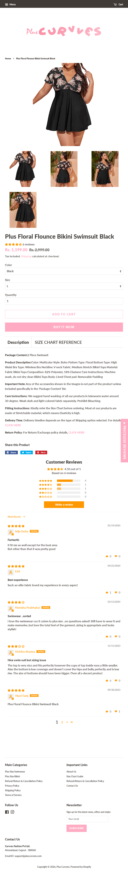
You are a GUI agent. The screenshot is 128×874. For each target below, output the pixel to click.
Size (7, 280)
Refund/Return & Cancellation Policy (23, 781)
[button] (13, 244)
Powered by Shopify (80, 866)
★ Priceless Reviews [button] (124, 441)
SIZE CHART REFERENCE (58, 342)
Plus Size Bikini (12, 776)
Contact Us (72, 785)
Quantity (10, 295)
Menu (12, 4)
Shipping (26, 256)
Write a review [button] (64, 504)
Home (8, 58)
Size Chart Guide (74, 776)
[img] (16, 526)
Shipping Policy (12, 790)
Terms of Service (13, 795)
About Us (71, 771)
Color (8, 265)
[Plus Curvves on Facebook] (7, 812)
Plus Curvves (63, 866)
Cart (120, 4)
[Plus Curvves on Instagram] (12, 812)
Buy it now (64, 327)
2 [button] (62, 722)
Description (18, 342)
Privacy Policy (12, 785)
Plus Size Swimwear (15, 771)
